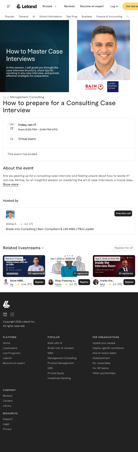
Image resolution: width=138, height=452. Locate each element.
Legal (6, 424)
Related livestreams (22, 247)
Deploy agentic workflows (108, 348)
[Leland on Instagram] (12, 314)
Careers (8, 400)
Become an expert (14, 363)
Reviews (7, 395)
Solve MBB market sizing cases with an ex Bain (20, 285)
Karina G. (60, 284)
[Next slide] (134, 16)
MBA (50, 353)
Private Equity (56, 373)
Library (7, 405)
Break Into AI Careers (61, 348)
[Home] (4, 97)
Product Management (61, 363)
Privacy (7, 429)
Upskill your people (104, 343)
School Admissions (50, 16)
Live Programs (11, 353)
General (23, 16)
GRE (50, 368)
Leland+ (7, 358)
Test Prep (71, 16)
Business (87, 16)
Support (8, 419)
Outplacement (101, 358)
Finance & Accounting (109, 16)
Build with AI (55, 343)
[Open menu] (8, 6)
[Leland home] (27, 6)
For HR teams (101, 368)
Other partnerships (104, 373)
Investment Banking (59, 378)
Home (6, 343)
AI (34, 16)
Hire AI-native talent (104, 353)
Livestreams (10, 348)
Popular (9, 16)
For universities (101, 363)
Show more (11, 184)
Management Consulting (27, 97)
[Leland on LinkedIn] (5, 314)
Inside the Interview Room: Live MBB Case (110, 283)
